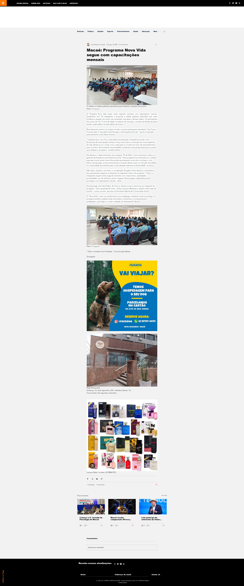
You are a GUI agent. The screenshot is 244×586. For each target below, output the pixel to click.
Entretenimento (123, 31)
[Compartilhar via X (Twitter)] (92, 479)
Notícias (80, 31)
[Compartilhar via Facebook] (88, 479)
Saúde (135, 31)
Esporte (110, 31)
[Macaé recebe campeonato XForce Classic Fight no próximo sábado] (122, 506)
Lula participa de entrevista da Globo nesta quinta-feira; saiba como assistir (152, 519)
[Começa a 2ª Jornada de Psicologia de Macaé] (91, 506)
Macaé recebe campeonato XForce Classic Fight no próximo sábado (120, 519)
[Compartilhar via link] (102, 479)
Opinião (100, 31)
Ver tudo (164, 495)
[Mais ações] (156, 44)
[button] (164, 31)
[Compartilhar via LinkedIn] (97, 479)
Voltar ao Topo (3, 576)
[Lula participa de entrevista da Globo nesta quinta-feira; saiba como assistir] (153, 506)
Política (91, 31)
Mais (155, 31)
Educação (146, 31)
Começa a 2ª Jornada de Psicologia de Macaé (91, 519)
